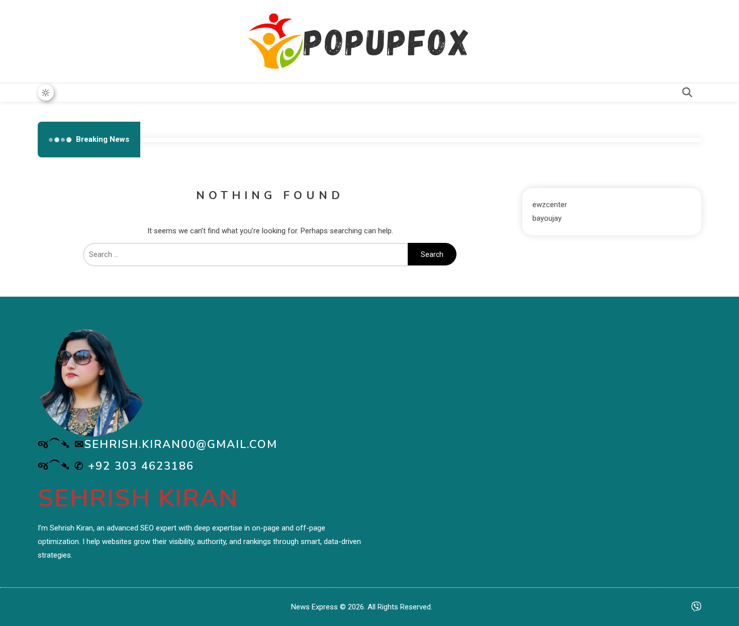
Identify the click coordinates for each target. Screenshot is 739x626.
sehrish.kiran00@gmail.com (181, 444)
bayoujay (547, 218)
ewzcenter (549, 204)
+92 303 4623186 (141, 466)
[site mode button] (46, 92)
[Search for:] (245, 254)
